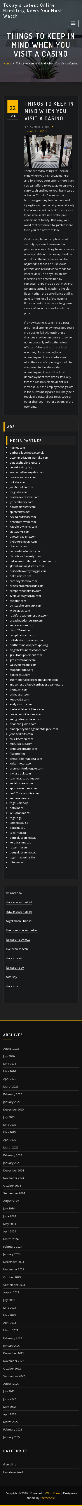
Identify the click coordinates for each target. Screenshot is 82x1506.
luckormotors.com (21, 763)
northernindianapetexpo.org (29, 645)
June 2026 (9, 1064)
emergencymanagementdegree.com (34, 729)
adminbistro (36, 126)
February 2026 (12, 1094)
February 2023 (12, 1338)
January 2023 (11, 1346)
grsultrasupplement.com (26, 655)
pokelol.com (18, 482)
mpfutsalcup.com (21, 744)
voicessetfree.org (21, 625)
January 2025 (11, 1163)
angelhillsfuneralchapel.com (28, 650)
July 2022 (9, 1391)
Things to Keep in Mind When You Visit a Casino (47, 63)
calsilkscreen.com (21, 739)
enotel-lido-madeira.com (26, 759)
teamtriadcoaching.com (25, 778)
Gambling (9, 1464)
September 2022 (14, 1376)
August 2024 (11, 1201)
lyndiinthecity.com (21, 502)
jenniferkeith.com (21, 734)
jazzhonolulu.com (21, 487)
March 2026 (10, 1086)
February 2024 (12, 1246)
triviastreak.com (20, 773)
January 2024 (11, 1254)
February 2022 (12, 1429)
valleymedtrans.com (23, 665)
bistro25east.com (21, 630)
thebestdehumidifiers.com (27, 709)
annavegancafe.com (23, 749)
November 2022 (13, 1361)
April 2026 (9, 1079)
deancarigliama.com (23, 724)
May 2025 (9, 1132)
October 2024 (12, 1186)
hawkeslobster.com (23, 507)
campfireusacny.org (23, 635)
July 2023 (9, 1300)
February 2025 (12, 1155)
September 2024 (14, 1193)
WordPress (53, 1493)
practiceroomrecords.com (27, 586)
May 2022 (9, 1407)
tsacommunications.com (26, 714)
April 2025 (9, 1140)
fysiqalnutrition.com (23, 517)
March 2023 (10, 1330)
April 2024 (9, 1231)
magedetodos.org (21, 670)
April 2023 (9, 1323)
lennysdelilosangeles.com (27, 472)
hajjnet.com (17, 448)
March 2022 (10, 1422)
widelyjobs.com (20, 610)
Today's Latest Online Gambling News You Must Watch (33, 10)
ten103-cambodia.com (24, 793)
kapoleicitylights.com (23, 526)
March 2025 (10, 1147)
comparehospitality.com (25, 591)
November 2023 (13, 1269)
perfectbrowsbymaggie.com (28, 571)
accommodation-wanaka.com (29, 457)
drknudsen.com (20, 694)
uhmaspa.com (19, 546)
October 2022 (12, 1368)
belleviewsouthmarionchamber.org (33, 561)
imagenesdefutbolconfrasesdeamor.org (36, 684)
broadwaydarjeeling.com (26, 620)
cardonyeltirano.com (23, 581)
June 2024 (9, 1216)
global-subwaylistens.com (27, 566)
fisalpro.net (17, 754)
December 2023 (13, 1262)
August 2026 (11, 1048)
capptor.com (18, 601)
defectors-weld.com (23, 522)
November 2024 (13, 1178)
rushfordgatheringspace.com (29, 615)
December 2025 (13, 1109)
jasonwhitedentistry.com (26, 551)
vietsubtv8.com (20, 531)
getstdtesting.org (21, 467)
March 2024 (10, 1239)
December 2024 (13, 1170)
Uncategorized (35, 131)
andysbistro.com (21, 704)
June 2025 (9, 1125)
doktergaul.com (20, 675)
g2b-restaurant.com (23, 660)
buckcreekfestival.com (24, 497)
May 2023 (9, 1315)
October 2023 (12, 1277)
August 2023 (11, 1292)
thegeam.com (19, 689)
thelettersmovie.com (23, 541)
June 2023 (9, 1307)
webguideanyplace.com (25, 719)
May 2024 (9, 1224)
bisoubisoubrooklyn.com (26, 556)
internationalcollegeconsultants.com (34, 680)
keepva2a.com (19, 699)
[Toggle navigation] (73, 23)
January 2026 (11, 1102)
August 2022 (11, 1384)
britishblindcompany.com (26, 640)
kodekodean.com (21, 783)
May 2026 (9, 1071)
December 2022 (13, 1353)
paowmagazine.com (23, 536)
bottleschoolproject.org (25, 462)
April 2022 (9, 1414)
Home (7, 63)
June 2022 (9, 1399)
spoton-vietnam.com (23, 788)
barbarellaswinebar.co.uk (27, 452)
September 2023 (14, 1285)
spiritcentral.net (20, 512)
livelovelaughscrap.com (25, 596)
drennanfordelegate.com (26, 768)
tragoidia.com (19, 492)
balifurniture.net (20, 576)
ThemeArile (47, 1498)
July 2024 (9, 1208)
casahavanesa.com (23, 477)
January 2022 (11, 1437)
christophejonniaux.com (26, 605)
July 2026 (9, 1056)
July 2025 (9, 1117)
